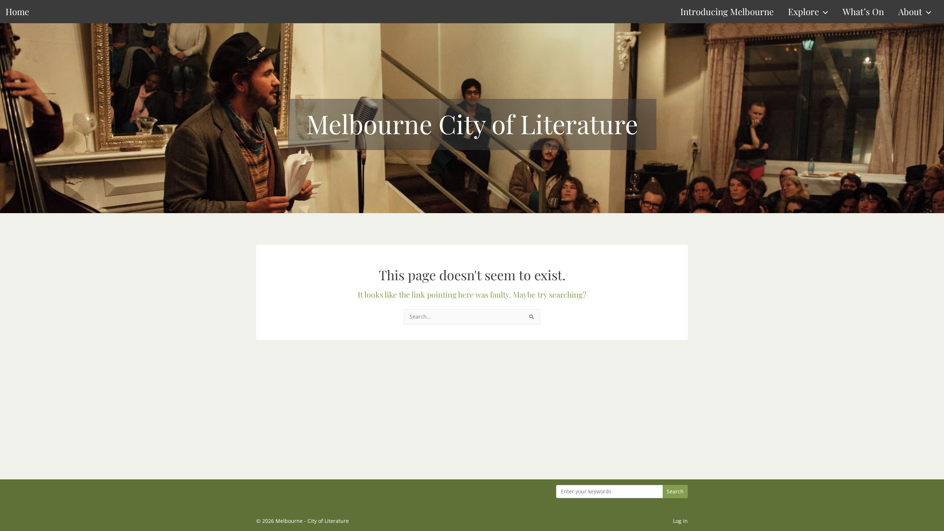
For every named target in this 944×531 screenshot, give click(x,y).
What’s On (863, 11)
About (910, 11)
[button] (823, 11)
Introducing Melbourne (727, 11)
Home (17, 11)
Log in (680, 520)
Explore (803, 11)
